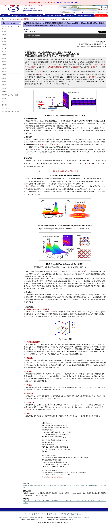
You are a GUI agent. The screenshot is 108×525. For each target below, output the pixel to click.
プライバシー (53, 514)
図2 (27, 186)
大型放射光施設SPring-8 (35, 342)
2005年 (4, 68)
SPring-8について (18, 15)
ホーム (4, 15)
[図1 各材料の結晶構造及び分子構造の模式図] (65, 171)
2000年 (4, 85)
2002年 (4, 78)
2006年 (4, 65)
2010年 (4, 51)
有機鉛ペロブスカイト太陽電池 (38, 309)
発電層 (93, 67)
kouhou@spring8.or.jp (54, 477)
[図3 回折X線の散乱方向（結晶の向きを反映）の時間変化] (65, 246)
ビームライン (44, 144)
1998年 (4, 91)
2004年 (4, 71)
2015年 (55, 19)
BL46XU (55, 144)
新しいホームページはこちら (67, 2)
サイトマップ (29, 514)
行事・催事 (5, 108)
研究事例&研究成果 (54, 15)
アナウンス (5, 101)
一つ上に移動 (20, 23)
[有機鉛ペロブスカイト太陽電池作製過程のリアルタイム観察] (65, 101)
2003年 (4, 75)
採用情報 (4, 105)
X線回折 (76, 67)
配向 (83, 271)
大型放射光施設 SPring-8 (22, 7)
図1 (88, 163)
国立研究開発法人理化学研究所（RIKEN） (31, 517)
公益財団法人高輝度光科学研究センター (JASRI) (75, 517)
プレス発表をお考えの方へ (10, 111)
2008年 (4, 58)
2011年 (4, 48)
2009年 (4, 55)
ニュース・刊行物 (36, 15)
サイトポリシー (41, 514)
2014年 (4, 38)
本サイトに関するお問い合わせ (71, 514)
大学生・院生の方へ (85, 15)
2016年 (4, 31)
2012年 (4, 45)
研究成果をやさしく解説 (10, 95)
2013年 (4, 41)
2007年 (4, 61)
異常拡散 (91, 77)
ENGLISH (103, 10)
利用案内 (69, 15)
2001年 (4, 81)
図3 (56, 271)
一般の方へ (101, 15)
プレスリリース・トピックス (40, 19)
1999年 (4, 88)
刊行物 (4, 98)
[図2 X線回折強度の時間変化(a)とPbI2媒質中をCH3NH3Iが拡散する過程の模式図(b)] (65, 210)
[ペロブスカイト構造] (65, 328)
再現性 (40, 74)
